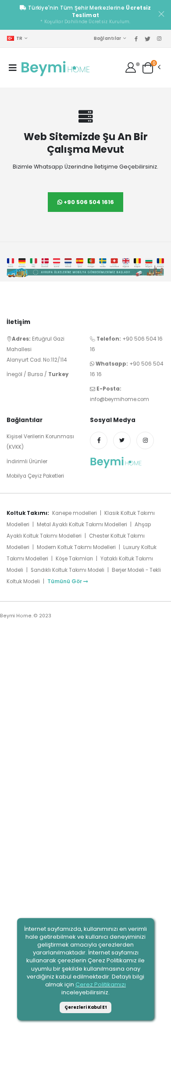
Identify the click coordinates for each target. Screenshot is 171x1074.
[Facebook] (98, 440)
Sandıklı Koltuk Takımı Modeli (67, 570)
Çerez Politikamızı (100, 984)
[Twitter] (122, 440)
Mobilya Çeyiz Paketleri (35, 475)
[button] (147, 67)
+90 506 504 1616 (88, 202)
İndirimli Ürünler (27, 461)
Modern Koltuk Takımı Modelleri (76, 547)
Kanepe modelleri (74, 513)
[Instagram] (145, 440)
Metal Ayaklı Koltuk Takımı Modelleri (82, 524)
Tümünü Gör (64, 581)
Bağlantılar (107, 38)
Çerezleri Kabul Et (85, 1007)
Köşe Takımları (75, 558)
